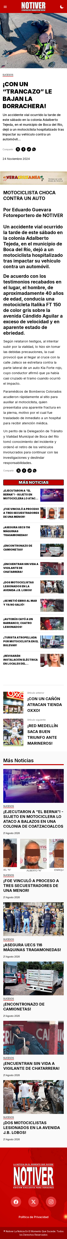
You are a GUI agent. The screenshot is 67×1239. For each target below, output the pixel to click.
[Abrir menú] (5, 6)
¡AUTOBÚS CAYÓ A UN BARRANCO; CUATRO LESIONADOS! (18, 623)
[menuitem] (33, 1217)
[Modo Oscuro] (62, 6)
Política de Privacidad (33, 1217)
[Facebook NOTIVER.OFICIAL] (16, 1202)
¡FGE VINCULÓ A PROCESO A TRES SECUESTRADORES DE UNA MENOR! (21, 512)
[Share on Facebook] (23, 149)
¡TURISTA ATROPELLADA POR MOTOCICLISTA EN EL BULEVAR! (21, 641)
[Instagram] (51, 1202)
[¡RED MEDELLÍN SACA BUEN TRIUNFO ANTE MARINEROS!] (13, 732)
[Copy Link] (29, 149)
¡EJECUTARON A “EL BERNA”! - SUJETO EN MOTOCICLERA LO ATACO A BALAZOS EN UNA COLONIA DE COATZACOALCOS (33, 819)
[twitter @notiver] (33, 1202)
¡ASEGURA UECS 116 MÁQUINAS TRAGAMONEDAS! (16, 531)
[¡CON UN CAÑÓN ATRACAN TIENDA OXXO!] (13, 702)
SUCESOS (8, 75)
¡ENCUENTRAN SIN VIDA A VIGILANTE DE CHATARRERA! (20, 567)
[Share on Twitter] (17, 149)
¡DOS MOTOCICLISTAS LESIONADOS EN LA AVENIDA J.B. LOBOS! (18, 586)
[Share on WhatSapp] (34, 149)
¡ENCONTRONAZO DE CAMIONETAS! (24, 1006)
